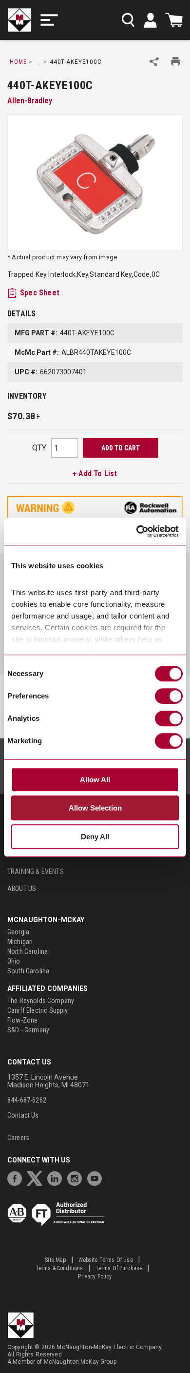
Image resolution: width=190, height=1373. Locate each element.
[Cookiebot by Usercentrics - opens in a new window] (137, 531)
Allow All (95, 779)
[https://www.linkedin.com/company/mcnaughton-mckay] (57, 1177)
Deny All (95, 836)
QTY (39, 447)
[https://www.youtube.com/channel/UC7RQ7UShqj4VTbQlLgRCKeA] (97, 1177)
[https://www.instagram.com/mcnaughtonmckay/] (77, 1177)
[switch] (169, 696)
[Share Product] (154, 61)
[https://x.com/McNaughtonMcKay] (37, 1177)
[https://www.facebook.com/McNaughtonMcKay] (17, 1177)
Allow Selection (95, 808)
